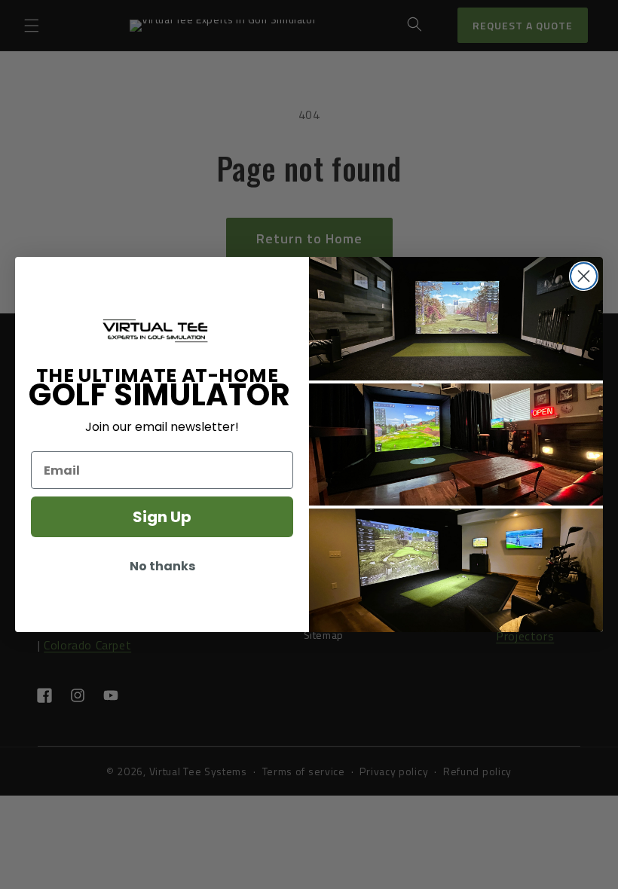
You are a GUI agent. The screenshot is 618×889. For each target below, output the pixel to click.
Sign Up (162, 516)
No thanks (162, 566)
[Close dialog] (584, 276)
